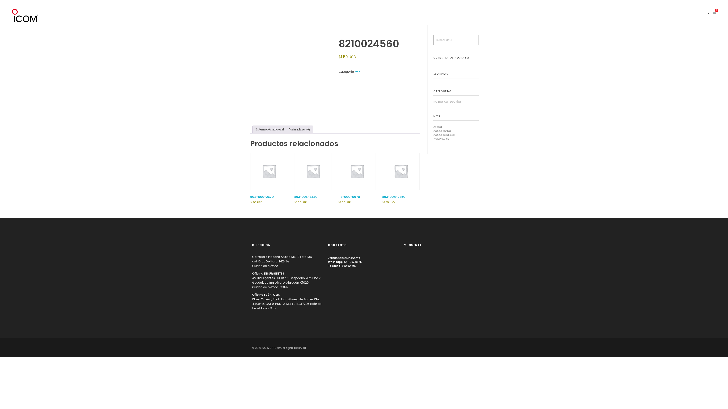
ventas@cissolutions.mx (344, 258)
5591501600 (349, 266)
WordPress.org (441, 138)
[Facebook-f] (467, 348)
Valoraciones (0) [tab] (299, 129)
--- (357, 71)
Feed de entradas (442, 130)
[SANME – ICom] (25, 15)
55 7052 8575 (353, 262)
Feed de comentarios (444, 134)
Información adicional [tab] (270, 129)
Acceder (437, 126)
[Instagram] (473, 348)
